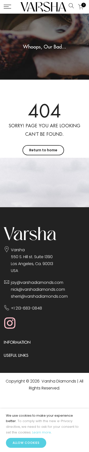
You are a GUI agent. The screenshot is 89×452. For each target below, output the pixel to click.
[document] (44, 430)
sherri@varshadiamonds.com (39, 296)
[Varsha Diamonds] (30, 239)
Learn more (41, 432)
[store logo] (44, 7)
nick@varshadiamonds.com (38, 289)
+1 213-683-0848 (26, 308)
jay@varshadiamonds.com (37, 282)
